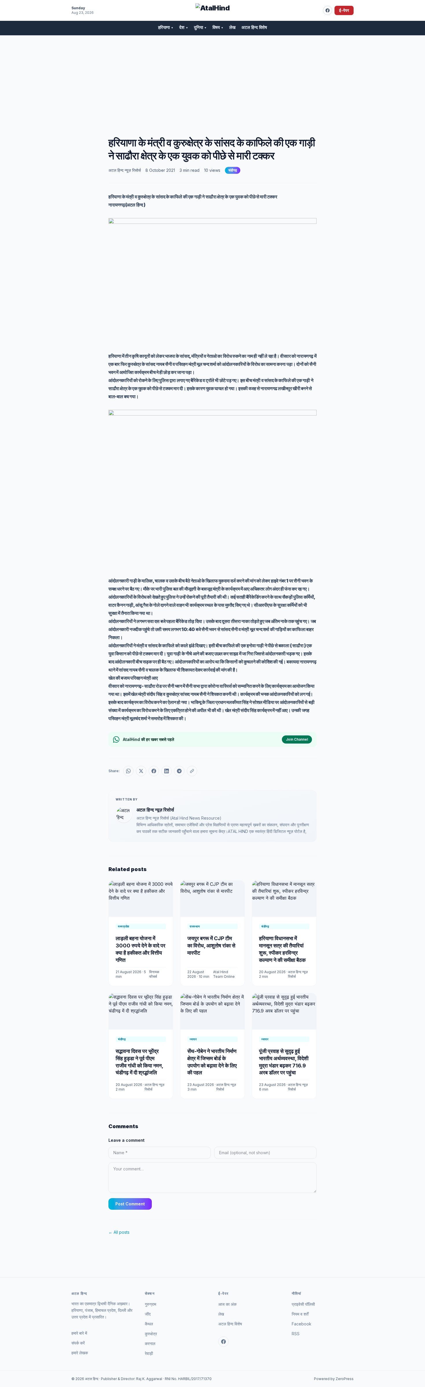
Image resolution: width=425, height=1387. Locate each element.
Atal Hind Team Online (224, 974)
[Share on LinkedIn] (166, 771)
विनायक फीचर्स (154, 974)
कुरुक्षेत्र (151, 1333)
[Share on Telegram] (179, 771)
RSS (296, 1333)
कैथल (149, 1323)
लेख (232, 27)
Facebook (301, 1323)
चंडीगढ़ (232, 170)
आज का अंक (227, 1304)
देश (183, 27)
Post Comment (130, 1203)
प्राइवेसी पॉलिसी (303, 1304)
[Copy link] (192, 771)
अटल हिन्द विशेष (254, 27)
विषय (217, 27)
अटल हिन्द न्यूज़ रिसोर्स (124, 170)
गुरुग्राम (150, 1304)
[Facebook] (327, 10)
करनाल (150, 1343)
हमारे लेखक (79, 1352)
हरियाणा (165, 27)
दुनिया (200, 27)
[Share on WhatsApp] (128, 771)
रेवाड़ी (149, 1353)
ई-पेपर (344, 10)
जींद (148, 1314)
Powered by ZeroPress (334, 1379)
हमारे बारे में (79, 1333)
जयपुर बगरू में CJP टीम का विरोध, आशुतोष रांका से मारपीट (211, 945)
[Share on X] (141, 771)
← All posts (119, 1232)
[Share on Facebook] (154, 771)
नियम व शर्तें (300, 1314)
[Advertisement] (212, 78)
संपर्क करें (78, 1342)
